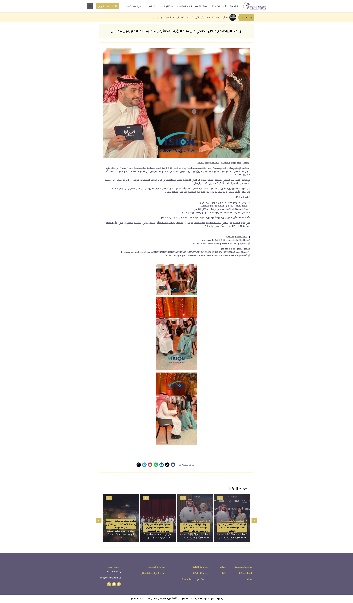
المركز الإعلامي (167, 6)
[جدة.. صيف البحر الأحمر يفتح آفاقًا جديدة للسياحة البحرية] (195, 518)
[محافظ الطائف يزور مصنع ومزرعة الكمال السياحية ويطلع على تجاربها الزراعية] (232, 518)
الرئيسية (234, 6)
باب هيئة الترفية (225, 498)
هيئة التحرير (201, 6)
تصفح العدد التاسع (134, 6)
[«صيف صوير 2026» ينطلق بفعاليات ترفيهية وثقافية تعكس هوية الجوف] (121, 518)
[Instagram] (109, 584)
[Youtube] (114, 584)
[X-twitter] (119, 584)
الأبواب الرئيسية (219, 6)
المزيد (152, 6)
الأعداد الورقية (185, 6)
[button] (173, 464)
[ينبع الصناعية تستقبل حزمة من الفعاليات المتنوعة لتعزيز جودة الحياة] (158, 518)
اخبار (183, 498)
